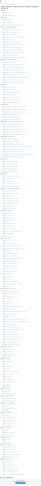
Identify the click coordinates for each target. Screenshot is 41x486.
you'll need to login (25, 481)
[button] (0, 0)
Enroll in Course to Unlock (20, 483)
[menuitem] (0, 2)
